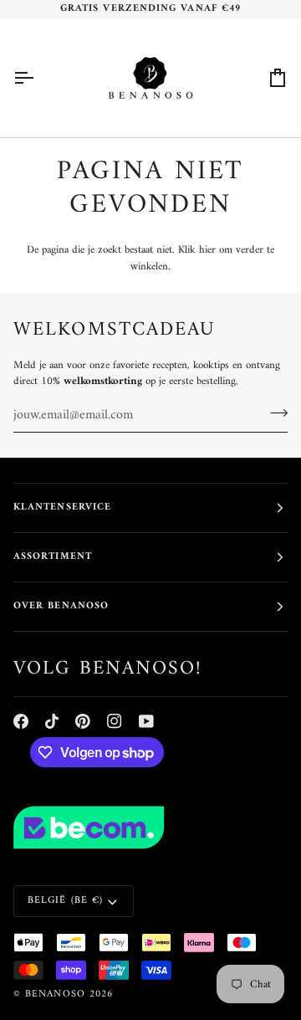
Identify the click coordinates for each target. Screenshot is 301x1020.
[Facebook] (20, 721)
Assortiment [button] (52, 557)
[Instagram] (114, 721)
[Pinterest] (82, 721)
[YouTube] (146, 721)
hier (207, 249)
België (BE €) (65, 901)
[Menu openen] (38, 78)
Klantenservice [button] (62, 507)
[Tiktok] (52, 721)
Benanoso (55, 994)
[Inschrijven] (274, 413)
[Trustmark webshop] (150, 828)
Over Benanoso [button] (61, 606)
